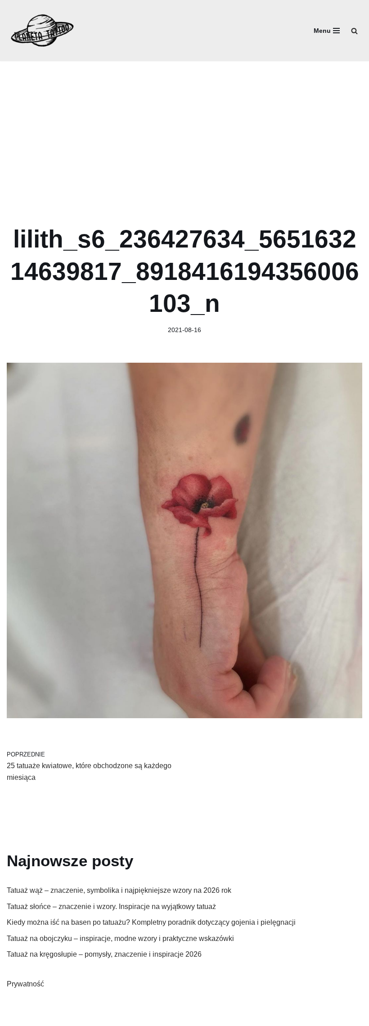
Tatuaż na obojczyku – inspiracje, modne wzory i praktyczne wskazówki (120, 938)
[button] (354, 30)
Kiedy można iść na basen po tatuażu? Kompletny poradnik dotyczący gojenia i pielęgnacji (151, 922)
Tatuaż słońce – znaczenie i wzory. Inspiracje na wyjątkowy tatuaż (111, 906)
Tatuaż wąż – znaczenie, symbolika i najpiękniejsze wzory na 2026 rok (119, 890)
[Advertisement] (184, 129)
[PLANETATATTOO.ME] (43, 30)
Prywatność (25, 984)
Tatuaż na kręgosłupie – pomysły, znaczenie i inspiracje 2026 (104, 954)
